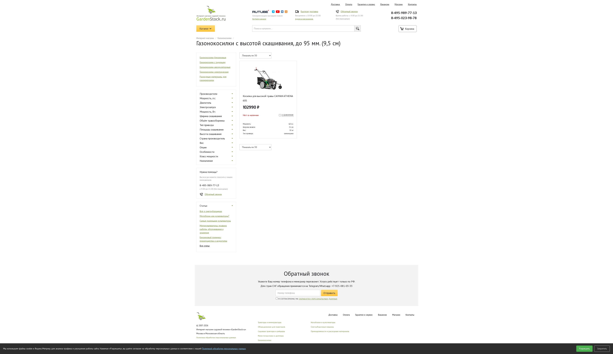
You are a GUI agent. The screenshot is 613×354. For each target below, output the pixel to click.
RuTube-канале (259, 19)
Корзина (409, 28)
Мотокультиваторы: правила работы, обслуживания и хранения (213, 229)
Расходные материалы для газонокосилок (213, 78)
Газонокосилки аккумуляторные (215, 67)
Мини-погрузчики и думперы (271, 336)
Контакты (412, 4)
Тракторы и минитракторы (269, 322)
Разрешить (584, 348)
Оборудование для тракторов (271, 327)
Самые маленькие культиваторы (215, 220)
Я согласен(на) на (307, 299)
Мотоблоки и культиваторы (323, 322)
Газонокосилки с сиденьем (212, 62)
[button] (205, 28)
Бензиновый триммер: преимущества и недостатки (213, 239)
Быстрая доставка (309, 11)
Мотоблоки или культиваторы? (214, 216)
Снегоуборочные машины (322, 327)
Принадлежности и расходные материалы (330, 331)
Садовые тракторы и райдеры (271, 331)
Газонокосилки (224, 38)
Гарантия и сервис (366, 4)
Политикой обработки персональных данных (224, 348)
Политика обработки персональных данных (216, 337)
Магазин (399, 4)
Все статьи (205, 245)
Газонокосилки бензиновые (213, 57)
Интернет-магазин (205, 38)
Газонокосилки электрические (214, 71)
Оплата (348, 4)
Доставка (335, 4)
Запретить (602, 348)
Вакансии (384, 4)
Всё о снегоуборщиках (211, 211)
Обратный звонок (349, 11)
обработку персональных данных (318, 299)
